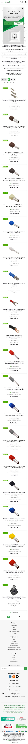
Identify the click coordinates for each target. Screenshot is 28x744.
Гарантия (14, 641)
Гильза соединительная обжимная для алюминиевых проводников (14, 69)
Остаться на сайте (9, 23)
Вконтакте (10, 676)
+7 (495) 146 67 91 (15, 683)
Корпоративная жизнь (14, 631)
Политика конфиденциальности (10, 707)
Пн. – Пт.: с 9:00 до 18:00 (15, 686)
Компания (14, 622)
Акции (14, 627)
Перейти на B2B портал (18, 23)
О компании (14, 625)
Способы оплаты (14, 643)
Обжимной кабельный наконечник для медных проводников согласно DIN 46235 (14, 62)
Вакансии (14, 633)
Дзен (17, 676)
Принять (14, 742)
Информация (14, 637)
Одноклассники (13, 676)
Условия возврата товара (14, 647)
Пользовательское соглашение (14, 649)
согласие (8, 740)
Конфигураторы (14, 661)
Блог (14, 655)
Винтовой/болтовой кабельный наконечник (14, 65)
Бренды (14, 657)
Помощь (14, 639)
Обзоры (14, 659)
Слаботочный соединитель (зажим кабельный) (14, 54)
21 (19, 616)
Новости (14, 629)
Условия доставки (14, 645)
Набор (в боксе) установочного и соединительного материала (14, 74)
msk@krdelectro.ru (15, 690)
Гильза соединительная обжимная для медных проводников (14, 57)
